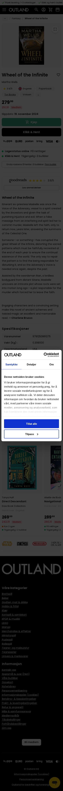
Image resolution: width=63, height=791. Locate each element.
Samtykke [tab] (11, 364)
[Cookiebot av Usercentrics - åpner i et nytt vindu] (44, 354)
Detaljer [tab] (31, 364)
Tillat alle (31, 423)
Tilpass (29, 433)
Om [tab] (51, 364)
